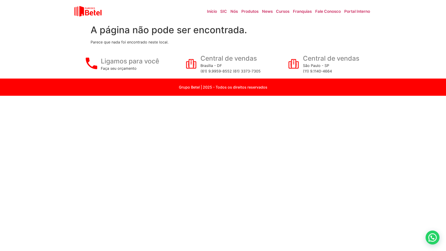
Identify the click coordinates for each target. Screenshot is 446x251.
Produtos (250, 11)
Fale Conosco (328, 11)
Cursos (282, 11)
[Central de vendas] (191, 63)
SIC (223, 11)
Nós (234, 11)
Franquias (302, 11)
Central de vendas (228, 58)
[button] (432, 237)
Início (212, 11)
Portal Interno (357, 11)
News (267, 11)
